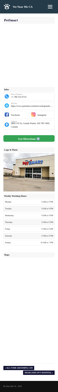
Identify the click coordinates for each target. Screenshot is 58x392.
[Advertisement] (29, 58)
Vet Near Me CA (23, 6)
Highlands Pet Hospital (38, 373)
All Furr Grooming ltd (19, 368)
